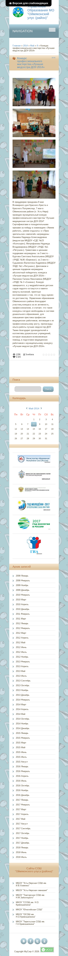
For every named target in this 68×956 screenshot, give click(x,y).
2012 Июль (21, 652)
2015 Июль (21, 757)
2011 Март (21, 618)
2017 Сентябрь (23, 828)
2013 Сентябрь (23, 680)
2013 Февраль (23, 661)
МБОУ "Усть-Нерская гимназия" (32, 890)
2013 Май (20, 671)
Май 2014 (34, 408)
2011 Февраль (23, 614)
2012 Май (20, 642)
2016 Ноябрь (22, 790)
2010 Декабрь (22, 609)
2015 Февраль (23, 738)
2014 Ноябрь (22, 723)
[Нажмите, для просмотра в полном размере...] (36, 106)
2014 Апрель (22, 709)
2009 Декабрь (22, 590)
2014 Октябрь (22, 719)
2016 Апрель (22, 776)
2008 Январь (22, 576)
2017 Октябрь (22, 833)
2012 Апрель (22, 638)
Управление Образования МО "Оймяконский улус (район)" (40, 12)
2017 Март (21, 809)
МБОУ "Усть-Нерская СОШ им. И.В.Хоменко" (31, 884)
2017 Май (20, 819)
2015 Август (22, 761)
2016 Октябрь (22, 785)
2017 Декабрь (22, 843)
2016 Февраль (23, 771)
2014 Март (21, 704)
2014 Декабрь (22, 728)
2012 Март (21, 633)
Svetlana (29, 354)
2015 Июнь (21, 752)
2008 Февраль (23, 580)
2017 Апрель (22, 814)
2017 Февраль (23, 804)
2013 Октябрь (22, 685)
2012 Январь (22, 623)
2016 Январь (22, 766)
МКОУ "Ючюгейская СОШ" (29, 909)
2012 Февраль (23, 628)
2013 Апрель (22, 666)
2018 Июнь (21, 852)
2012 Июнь (21, 647)
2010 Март (21, 599)
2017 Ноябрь (22, 838)
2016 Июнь (21, 781)
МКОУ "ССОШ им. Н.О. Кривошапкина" (27, 903)
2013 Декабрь (22, 695)
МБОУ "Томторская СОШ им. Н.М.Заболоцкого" (30, 896)
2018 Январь (22, 847)
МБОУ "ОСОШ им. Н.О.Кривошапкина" (25, 915)
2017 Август (22, 823)
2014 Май (20, 714)
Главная (17, 45)
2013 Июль (21, 676)
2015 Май (20, 747)
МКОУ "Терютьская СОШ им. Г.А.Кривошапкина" (30, 922)
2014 (25, 45)
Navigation (23, 31)
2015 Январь (22, 733)
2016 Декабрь (22, 795)
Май (32, 45)
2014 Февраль (23, 700)
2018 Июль (21, 857)
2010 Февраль (23, 595)
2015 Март (21, 742)
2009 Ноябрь (22, 585)
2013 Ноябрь (22, 690)
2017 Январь (22, 800)
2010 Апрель (22, 604)
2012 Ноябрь (22, 657)
